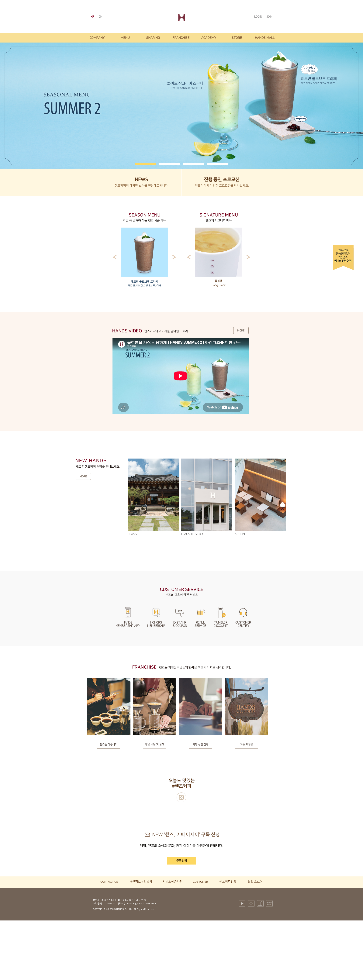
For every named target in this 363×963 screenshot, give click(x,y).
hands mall (265, 38)
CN (100, 16)
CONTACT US (109, 881)
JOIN (269, 16)
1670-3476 (109, 903)
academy (208, 38)
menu (125, 38)
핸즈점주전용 (227, 881)
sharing (153, 38)
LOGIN (258, 16)
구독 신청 (181, 860)
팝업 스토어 (255, 881)
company (97, 38)
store (237, 38)
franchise (180, 38)
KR (93, 16)
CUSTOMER (200, 881)
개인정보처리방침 (141, 881)
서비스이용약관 (172, 881)
